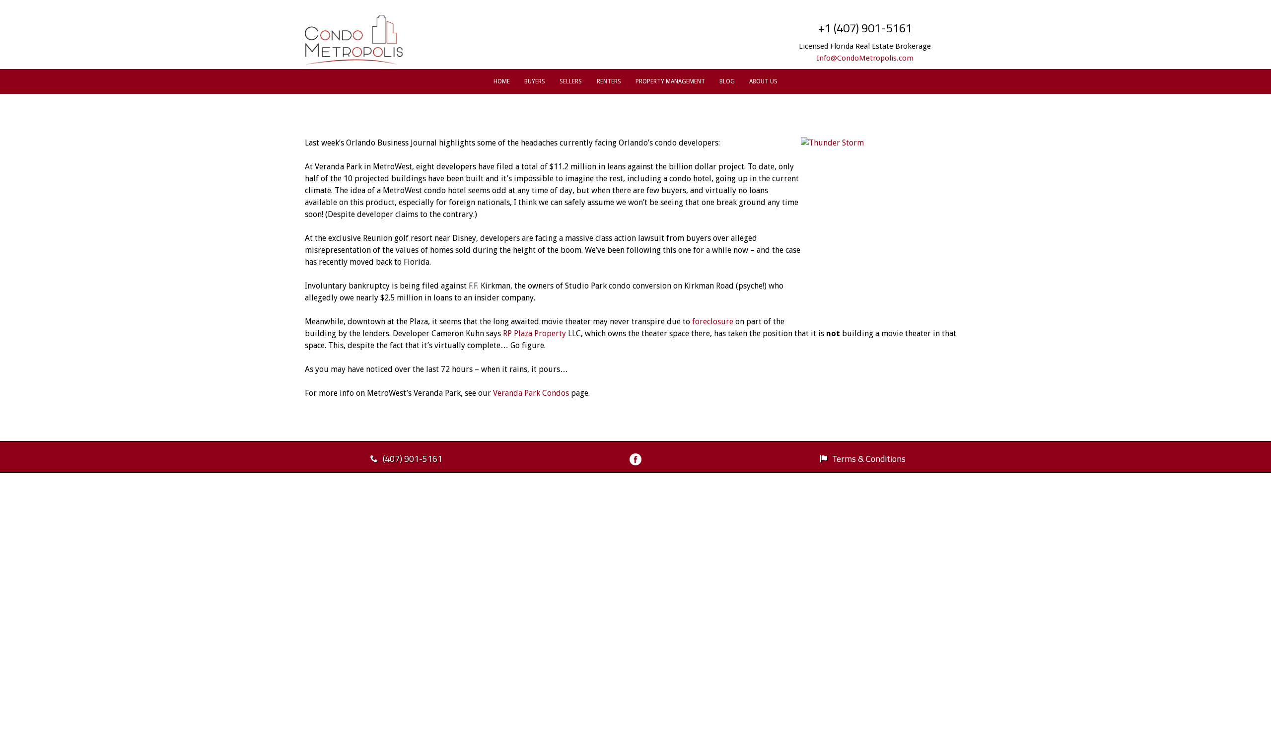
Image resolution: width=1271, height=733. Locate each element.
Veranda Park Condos (531, 393)
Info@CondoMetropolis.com (865, 58)
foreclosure (712, 321)
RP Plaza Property (534, 333)
